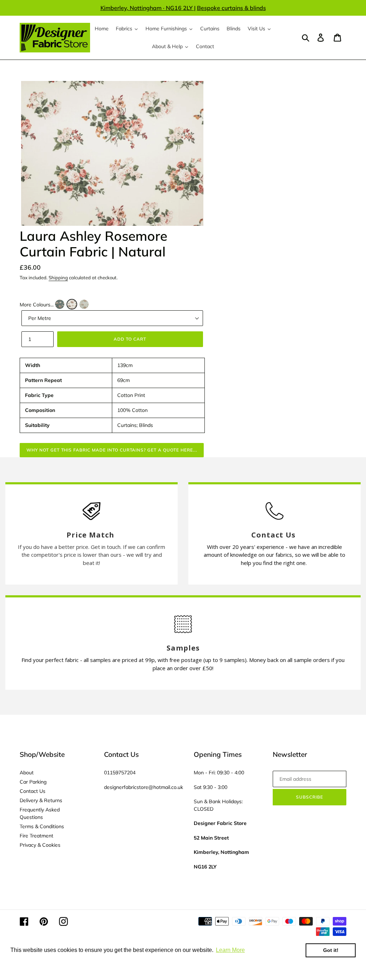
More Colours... (37, 304)
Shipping (58, 277)
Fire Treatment (36, 835)
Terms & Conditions (42, 826)
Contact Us (32, 791)
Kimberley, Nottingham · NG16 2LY (147, 7)
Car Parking (33, 782)
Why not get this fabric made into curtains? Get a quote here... (111, 450)
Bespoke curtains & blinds (231, 7)
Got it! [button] (330, 950)
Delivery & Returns (41, 800)
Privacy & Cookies (40, 845)
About (27, 772)
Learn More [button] (230, 950)
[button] (59, 304)
